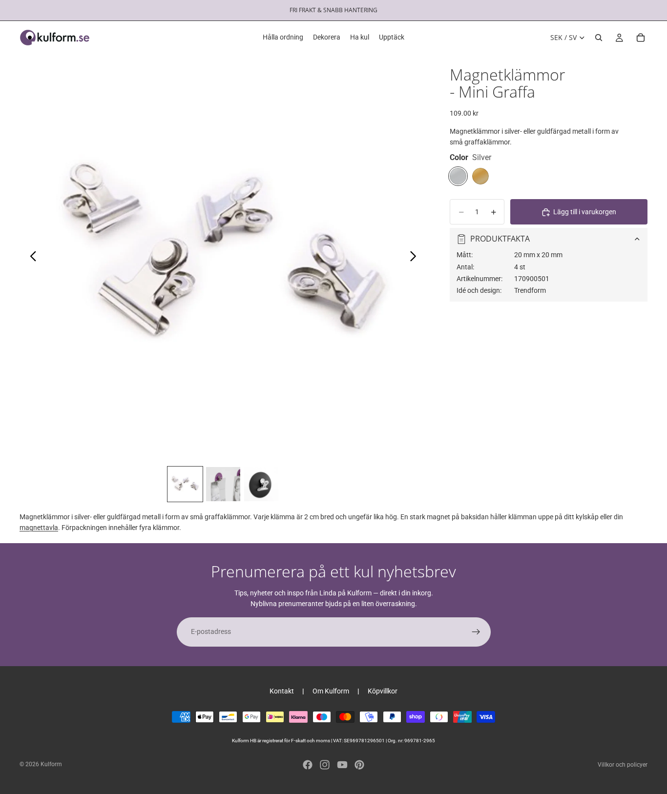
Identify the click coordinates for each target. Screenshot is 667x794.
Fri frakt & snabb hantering (333, 10)
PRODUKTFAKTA (500, 238)
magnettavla (39, 527)
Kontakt (282, 691)
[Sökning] (598, 37)
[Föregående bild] (31, 257)
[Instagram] (325, 765)
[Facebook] (307, 765)
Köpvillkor (382, 691)
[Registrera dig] (476, 632)
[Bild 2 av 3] (223, 484)
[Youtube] (342, 765)
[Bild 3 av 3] (261, 484)
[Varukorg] (640, 37)
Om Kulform (331, 691)
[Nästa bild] (416, 257)
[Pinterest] (359, 765)
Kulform (51, 764)
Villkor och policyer (622, 764)
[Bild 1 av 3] (185, 484)
